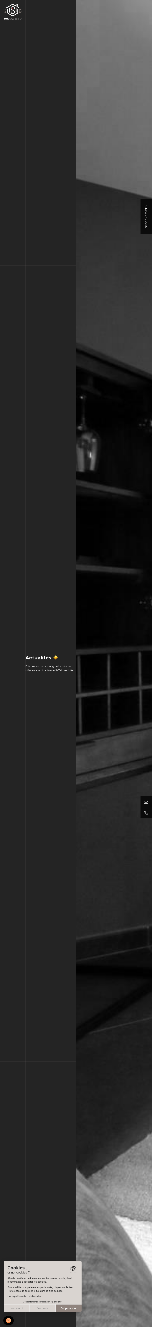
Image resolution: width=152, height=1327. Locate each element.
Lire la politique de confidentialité (24, 1296)
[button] (8, 1320)
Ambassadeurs (146, 216)
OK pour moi (69, 1308)
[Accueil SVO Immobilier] (13, 11)
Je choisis (42, 1308)
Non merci (17, 1308)
